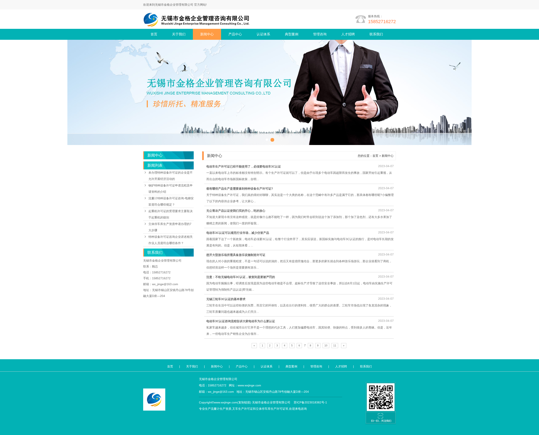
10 (325, 345)
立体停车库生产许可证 (270, 408)
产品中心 (235, 34)
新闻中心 (207, 34)
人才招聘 (348, 34)
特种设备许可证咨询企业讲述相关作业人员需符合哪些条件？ (170, 240)
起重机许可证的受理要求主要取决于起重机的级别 (170, 214)
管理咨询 (320, 34)
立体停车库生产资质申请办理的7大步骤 (169, 227)
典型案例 (291, 34)
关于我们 (178, 34)
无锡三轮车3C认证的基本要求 (225, 299)
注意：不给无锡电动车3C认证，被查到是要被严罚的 (240, 277)
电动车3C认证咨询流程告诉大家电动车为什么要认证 (240, 321)
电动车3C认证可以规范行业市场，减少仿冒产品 (237, 232)
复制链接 (244, 402)
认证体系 (263, 34)
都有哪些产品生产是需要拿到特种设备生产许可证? (239, 188)
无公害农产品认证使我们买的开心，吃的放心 (235, 210)
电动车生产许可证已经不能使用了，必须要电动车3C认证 (243, 166)
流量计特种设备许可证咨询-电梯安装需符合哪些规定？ (171, 201)
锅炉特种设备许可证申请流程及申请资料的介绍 (170, 188)
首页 (154, 34)
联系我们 (376, 34)
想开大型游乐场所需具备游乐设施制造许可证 (235, 255)
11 (334, 345)
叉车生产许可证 (242, 408)
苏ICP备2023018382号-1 (310, 402)
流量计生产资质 (221, 408)
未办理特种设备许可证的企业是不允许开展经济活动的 (170, 176)
